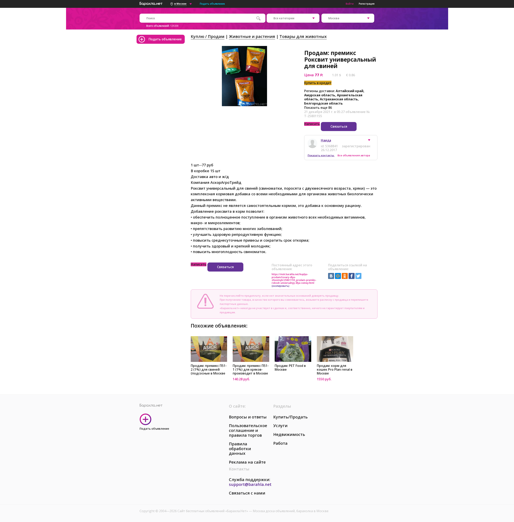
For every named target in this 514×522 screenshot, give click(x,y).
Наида (326, 140)
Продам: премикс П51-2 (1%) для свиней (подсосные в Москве (209, 369)
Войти (350, 3)
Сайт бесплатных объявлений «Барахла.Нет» (213, 511)
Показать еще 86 (318, 107)
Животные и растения (252, 36)
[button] (371, 141)
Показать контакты (321, 155)
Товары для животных (303, 36)
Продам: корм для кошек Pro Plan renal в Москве (334, 369)
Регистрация (366, 3)
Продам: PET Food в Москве (290, 367)
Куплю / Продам (207, 36)
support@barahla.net (250, 484)
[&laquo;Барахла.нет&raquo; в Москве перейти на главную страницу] (151, 3)
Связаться (338, 126)
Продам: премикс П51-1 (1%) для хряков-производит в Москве (251, 369)
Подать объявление (212, 3)
